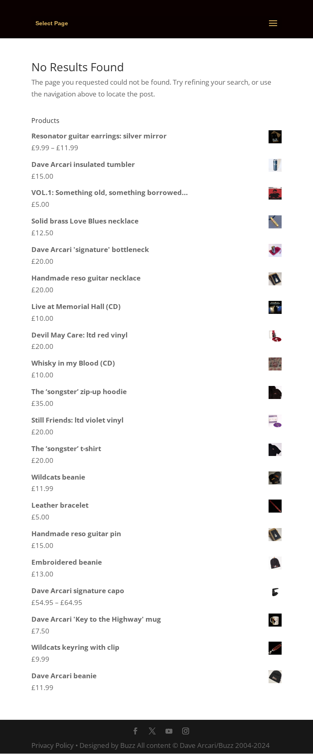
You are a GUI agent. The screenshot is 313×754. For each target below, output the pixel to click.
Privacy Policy (52, 745)
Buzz (127, 745)
